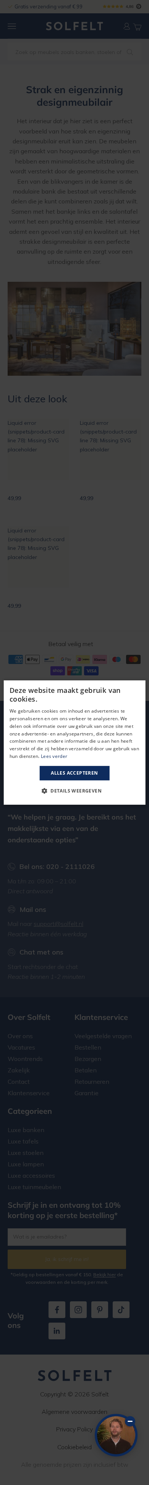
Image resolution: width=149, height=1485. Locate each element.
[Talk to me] (116, 1435)
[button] (74, 790)
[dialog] (75, 742)
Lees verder (54, 756)
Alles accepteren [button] (74, 773)
